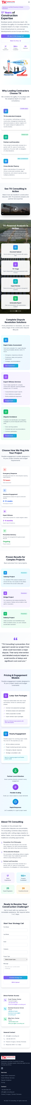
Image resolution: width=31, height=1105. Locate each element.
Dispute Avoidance (6, 1080)
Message (6, 963)
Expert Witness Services (7, 1078)
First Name (6, 927)
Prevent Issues (9, 435)
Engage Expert (9, 400)
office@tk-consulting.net (7, 1092)
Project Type (7, 956)
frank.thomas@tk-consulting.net (17, 1004)
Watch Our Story (14, 41)
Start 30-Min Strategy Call (17, 36)
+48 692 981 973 (6, 1089)
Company (6, 949)
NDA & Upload (15, 982)
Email (5, 941)
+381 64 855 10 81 (13, 1021)
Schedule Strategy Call (15, 977)
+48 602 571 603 (13, 1011)
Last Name (6, 934)
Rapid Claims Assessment (8, 1075)
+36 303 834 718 (13, 1002)
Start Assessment (10, 365)
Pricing (3, 1082)
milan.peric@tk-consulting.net (16, 1023)
